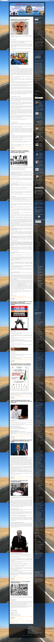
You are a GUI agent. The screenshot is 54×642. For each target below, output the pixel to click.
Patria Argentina (37, 477)
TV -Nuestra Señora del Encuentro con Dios (38, 517)
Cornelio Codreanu (37, 374)
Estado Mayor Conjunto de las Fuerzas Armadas (39, 390)
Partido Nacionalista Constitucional (37, 472)
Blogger (31, 635)
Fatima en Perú (37, 393)
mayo (37, 249)
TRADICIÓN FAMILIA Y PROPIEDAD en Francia (38, 516)
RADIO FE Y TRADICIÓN (38, 484)
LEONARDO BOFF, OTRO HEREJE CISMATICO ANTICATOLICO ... (40, 267)
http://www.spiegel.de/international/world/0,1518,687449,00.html (18, 296)
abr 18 (38, 264)
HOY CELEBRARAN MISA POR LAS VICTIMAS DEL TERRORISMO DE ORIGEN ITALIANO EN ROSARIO (21, 364)
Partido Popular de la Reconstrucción (38, 474)
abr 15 (38, 289)
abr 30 (38, 251)
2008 (36, 310)
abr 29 (38, 252)
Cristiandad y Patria (37, 375)
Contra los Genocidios (38, 373)
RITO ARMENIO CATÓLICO (38, 496)
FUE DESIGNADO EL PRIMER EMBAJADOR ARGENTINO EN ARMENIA (19, 481)
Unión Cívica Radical (38, 520)
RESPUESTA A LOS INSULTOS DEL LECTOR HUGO (41, 162)
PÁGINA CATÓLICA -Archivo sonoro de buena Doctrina (39, 458)
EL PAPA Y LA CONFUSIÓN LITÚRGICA (41, 121)
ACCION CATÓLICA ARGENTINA (37, 317)
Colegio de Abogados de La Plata (39, 356)
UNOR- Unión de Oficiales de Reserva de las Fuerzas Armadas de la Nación (39, 526)
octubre (37, 244)
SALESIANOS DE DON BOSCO (39, 497)
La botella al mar (37, 424)
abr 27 (38, 254)
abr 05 (38, 300)
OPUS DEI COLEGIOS (38, 447)
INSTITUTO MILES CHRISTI (39, 414)
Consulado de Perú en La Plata (39, 372)
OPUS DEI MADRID (37, 448)
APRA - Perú (37, 325)
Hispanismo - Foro (37, 408)
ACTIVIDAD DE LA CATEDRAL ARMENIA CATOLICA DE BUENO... (40, 272)
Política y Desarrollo (37, 479)
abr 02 (38, 303)
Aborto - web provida (37, 316)
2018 (36, 232)
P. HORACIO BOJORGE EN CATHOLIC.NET (38, 453)
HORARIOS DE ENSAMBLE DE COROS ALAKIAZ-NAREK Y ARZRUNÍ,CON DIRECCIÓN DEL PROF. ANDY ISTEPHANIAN (21, 401)
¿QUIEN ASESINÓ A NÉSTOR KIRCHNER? (41, 176)
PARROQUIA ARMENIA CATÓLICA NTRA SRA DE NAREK (38, 464)
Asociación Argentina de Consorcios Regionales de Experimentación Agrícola (38, 332)
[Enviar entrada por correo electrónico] (29, 146)
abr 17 (38, 265)
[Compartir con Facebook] (13, 147)
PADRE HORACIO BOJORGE (39, 455)
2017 (36, 233)
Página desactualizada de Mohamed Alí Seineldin (38, 460)
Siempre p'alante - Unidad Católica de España (38, 503)
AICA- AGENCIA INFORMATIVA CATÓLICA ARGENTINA (39, 322)
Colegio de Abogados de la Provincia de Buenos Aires (38, 357)
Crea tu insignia (36, 185)
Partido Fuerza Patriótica (38, 469)
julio (37, 247)
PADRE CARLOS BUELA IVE (39, 454)
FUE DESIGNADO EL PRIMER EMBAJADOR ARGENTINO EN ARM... (40, 284)
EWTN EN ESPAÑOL (38, 391)
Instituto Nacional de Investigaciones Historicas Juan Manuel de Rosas (39, 416)
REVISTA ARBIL (37, 492)
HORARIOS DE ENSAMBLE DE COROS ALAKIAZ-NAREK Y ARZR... (40, 278)
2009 (36, 309)
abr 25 (38, 256)
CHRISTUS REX (37, 349)
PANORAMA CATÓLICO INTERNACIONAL (38, 462)
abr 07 (38, 298)
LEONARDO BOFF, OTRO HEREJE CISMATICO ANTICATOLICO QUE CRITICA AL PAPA (20, 20)
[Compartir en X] (12, 147)
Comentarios (37, 222)
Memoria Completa (37, 432)
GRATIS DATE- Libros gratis (38, 403)
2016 (36, 234)
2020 (36, 230)
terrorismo (17, 398)
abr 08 (38, 297)
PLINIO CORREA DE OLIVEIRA (39, 478)
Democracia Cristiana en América (39, 381)
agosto (37, 246)
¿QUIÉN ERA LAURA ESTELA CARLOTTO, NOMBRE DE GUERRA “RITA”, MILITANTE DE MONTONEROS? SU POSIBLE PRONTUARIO (39, 145)
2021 (36, 229)
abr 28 (38, 253)
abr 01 (38, 304)
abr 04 (38, 301)
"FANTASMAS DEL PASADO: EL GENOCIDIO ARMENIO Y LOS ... (40, 269)
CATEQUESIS (37, 344)
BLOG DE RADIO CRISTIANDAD (37, 342)
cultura (16, 438)
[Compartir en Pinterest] (14, 147)
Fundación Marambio (38, 402)
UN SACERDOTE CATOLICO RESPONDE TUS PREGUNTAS (39, 519)
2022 (36, 228)
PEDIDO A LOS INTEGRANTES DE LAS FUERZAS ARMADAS (41, 137)
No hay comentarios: (27, 297)
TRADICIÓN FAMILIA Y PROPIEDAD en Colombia (38, 512)
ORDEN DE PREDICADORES (39, 450)
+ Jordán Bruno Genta (38, 315)
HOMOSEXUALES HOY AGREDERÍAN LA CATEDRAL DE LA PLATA (41, 169)
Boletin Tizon (37, 343)
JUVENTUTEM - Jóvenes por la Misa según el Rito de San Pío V (39, 423)
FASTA (36, 392)
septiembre (37, 245)
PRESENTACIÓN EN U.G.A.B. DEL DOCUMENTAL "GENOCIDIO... (39, 286)
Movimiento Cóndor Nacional (38, 436)
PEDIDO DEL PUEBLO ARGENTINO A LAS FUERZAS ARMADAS (41, 113)
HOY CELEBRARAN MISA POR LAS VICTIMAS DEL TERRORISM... (40, 275)
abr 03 (38, 302)
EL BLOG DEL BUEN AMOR (39, 386)
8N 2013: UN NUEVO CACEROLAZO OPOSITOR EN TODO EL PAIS (41, 154)
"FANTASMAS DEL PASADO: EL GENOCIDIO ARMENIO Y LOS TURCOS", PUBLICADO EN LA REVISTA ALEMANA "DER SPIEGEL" (20, 151)
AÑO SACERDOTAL (37, 324)
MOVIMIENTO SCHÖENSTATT (39, 440)
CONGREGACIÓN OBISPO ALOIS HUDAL (38, 368)
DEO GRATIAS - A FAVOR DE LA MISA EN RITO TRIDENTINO (39, 383)
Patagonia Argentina (37, 476)
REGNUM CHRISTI (37, 491)
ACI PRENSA (37, 320)
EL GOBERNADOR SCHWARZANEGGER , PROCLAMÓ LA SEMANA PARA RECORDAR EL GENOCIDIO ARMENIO (21, 441)
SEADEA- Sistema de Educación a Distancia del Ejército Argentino (39, 502)
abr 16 (38, 288)
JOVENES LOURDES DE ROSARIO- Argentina (38, 421)
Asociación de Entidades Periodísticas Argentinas (38, 338)
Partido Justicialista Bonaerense (39, 470)
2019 (36, 231)
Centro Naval (37, 348)
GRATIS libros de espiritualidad (39, 404)
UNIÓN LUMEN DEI (37, 521)
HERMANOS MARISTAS (38, 407)
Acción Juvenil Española (38, 319)
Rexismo (36, 495)
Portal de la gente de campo (38, 480)
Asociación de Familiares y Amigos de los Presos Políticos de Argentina (39, 340)
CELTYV (14, 398)
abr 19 (38, 263)
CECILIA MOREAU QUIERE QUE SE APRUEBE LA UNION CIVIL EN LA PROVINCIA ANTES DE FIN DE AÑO (39, 129)
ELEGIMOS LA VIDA (38, 389)
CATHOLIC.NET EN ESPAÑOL (39, 345)
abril (37, 250)
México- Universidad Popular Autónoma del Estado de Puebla (39, 435)
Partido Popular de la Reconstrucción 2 (38, 475)
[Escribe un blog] (11, 147)
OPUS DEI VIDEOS (37, 449)
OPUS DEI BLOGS (37, 446)
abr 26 (38, 255)
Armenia (14, 438)
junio (37, 248)
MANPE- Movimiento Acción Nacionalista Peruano (38, 431)
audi (36, 20)
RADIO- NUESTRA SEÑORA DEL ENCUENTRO (39, 485)
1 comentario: (27, 146)
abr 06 (38, 299)
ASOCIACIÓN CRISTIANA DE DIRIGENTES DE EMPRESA (39, 333)
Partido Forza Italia (37, 468)
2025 (36, 227)
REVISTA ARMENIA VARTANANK (37, 493)
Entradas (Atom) (16, 622)
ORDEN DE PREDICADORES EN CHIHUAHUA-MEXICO (39, 451)
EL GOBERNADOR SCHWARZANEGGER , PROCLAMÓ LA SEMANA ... (40, 281)
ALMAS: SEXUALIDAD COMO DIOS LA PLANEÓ (39, 323)
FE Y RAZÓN (37, 394)
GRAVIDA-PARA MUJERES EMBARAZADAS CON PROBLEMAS (38, 406)
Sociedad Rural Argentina (38, 507)
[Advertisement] (44, 564)
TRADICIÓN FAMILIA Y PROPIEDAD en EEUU (38, 514)
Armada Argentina (37, 328)
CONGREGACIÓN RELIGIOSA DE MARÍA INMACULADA (39, 369)
